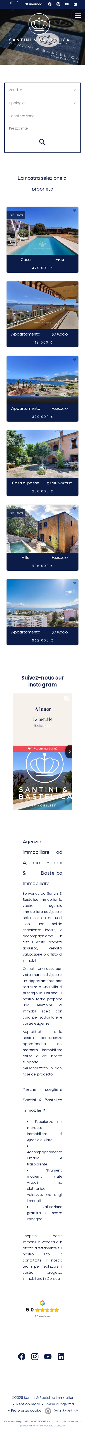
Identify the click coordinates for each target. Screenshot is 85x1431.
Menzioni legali (28, 1404)
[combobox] (42, 90)
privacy (24, 1425)
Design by (65, 1410)
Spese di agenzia (59, 1404)
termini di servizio (42, 1425)
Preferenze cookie (26, 1410)
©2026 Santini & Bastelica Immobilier (42, 1397)
